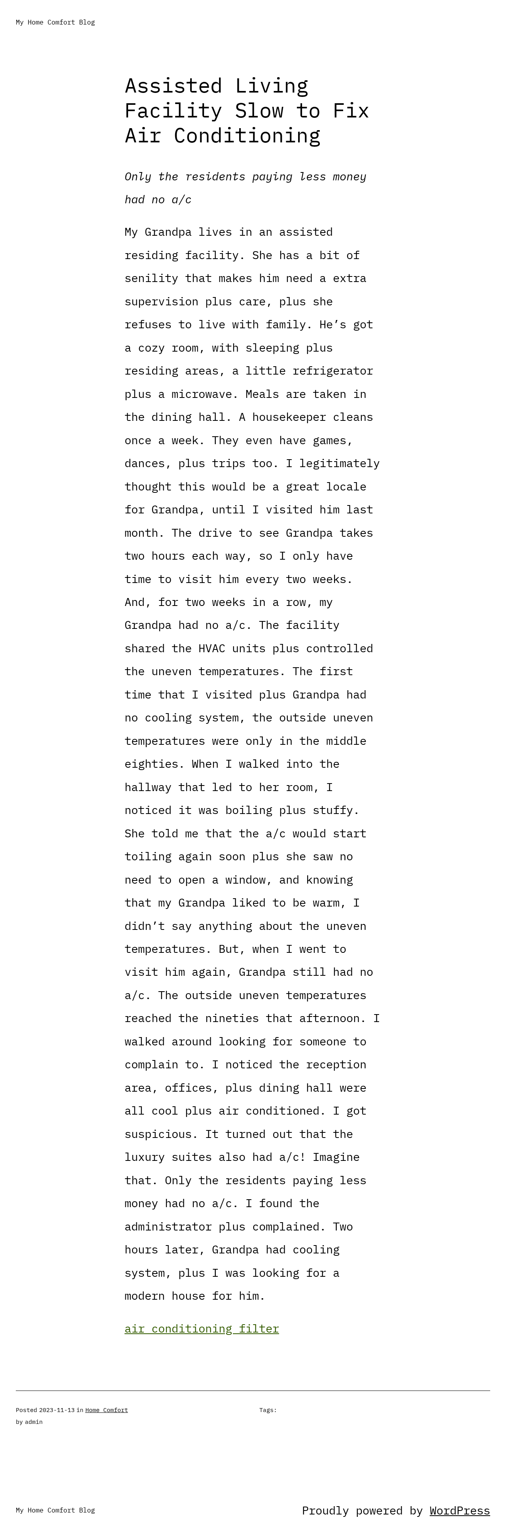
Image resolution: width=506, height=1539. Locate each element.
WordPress (460, 1510)
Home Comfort (106, 1410)
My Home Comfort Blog (55, 22)
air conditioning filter (202, 1328)
